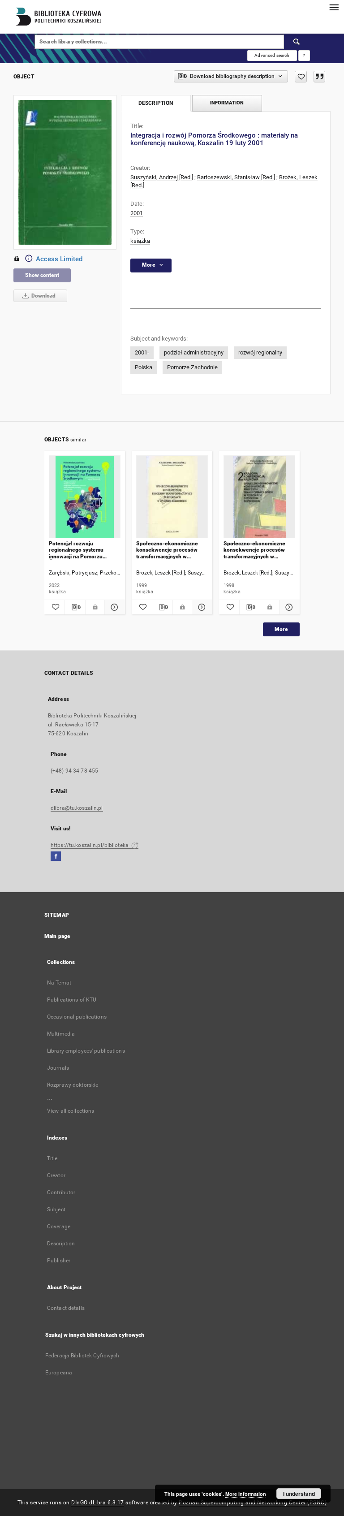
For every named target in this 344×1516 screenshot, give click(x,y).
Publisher (58, 1260)
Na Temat (59, 983)
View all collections (70, 1111)
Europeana (58, 1372)
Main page (57, 936)
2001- (142, 352)
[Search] (297, 42)
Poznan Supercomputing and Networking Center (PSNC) (253, 1502)
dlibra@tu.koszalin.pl (77, 808)
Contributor (61, 1192)
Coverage (58, 1226)
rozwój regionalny (260, 352)
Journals (58, 1068)
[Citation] (319, 76)
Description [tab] (155, 103)
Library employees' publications (86, 1051)
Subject (56, 1209)
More (281, 629)
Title (52, 1158)
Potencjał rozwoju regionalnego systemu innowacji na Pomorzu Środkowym (76, 550)
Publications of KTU (71, 1000)
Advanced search (271, 55)
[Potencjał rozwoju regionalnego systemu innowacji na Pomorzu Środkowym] (84, 497)
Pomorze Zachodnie (192, 367)
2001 (136, 213)
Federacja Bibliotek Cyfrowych (82, 1355)
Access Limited (59, 259)
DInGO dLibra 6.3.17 (97, 1502)
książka (140, 241)
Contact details (66, 1308)
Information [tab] (227, 103)
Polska (143, 367)
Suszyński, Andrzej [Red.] (161, 177)
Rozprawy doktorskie (72, 1085)
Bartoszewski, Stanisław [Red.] (236, 177)
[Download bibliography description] (75, 607)
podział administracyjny (194, 352)
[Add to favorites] (301, 76)
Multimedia (61, 1034)
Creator (56, 1175)
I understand (299, 1494)
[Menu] (334, 7)
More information (245, 1493)
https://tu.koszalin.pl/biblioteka (90, 845)
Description (61, 1243)
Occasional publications (77, 1017)
